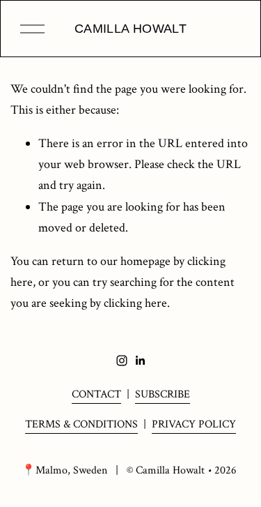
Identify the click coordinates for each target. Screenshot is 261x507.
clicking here (135, 303)
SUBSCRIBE (162, 394)
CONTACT (96, 394)
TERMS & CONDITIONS (81, 424)
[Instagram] (121, 360)
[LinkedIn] (139, 360)
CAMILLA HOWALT (130, 29)
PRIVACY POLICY (194, 424)
